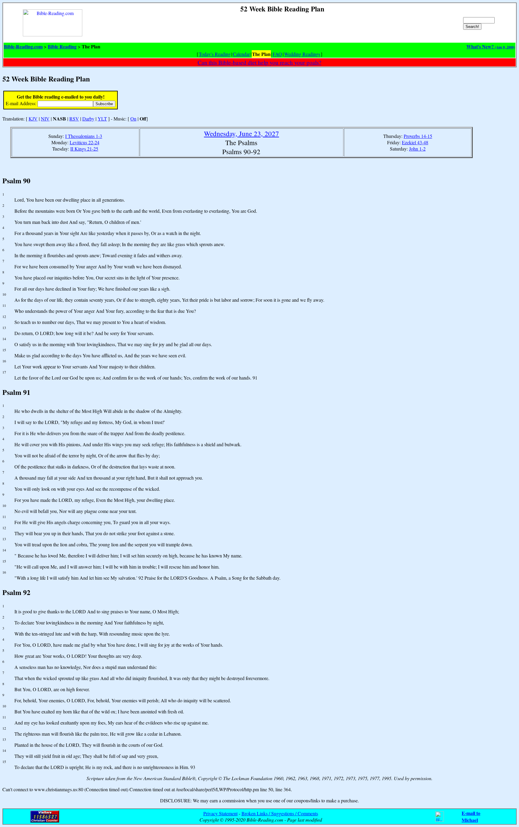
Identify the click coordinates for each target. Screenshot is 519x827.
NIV (45, 118)
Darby (88, 118)
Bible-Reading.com (23, 46)
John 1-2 (417, 148)
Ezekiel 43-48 (415, 142)
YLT (102, 118)
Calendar (241, 54)
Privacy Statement (220, 813)
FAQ (277, 54)
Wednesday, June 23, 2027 (241, 133)
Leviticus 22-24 (84, 142)
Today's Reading (215, 54)
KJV (33, 118)
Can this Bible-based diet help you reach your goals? (259, 62)
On (133, 118)
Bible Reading (62, 46)
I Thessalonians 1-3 (83, 136)
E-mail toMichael (471, 816)
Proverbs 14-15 (418, 136)
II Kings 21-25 (84, 148)
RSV (74, 118)
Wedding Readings (302, 54)
